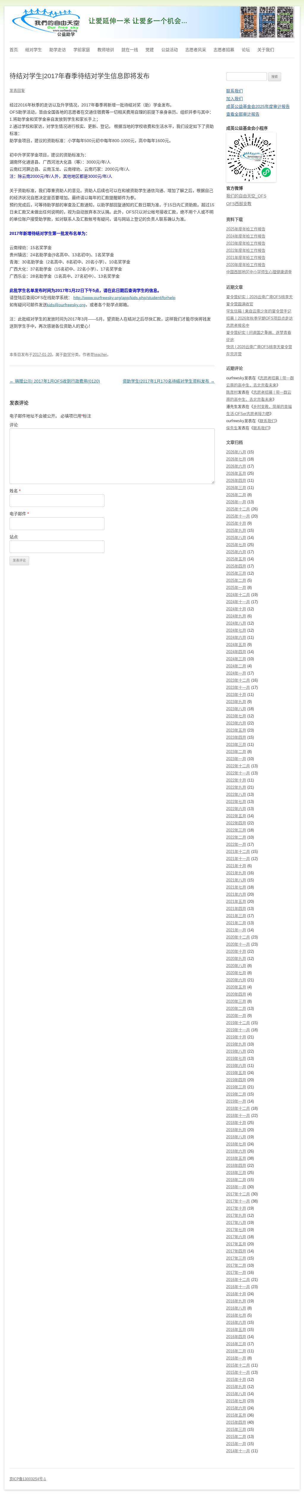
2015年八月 (236, 1394)
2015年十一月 (238, 1372)
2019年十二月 (238, 1023)
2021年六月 (236, 894)
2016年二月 (236, 1351)
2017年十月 (236, 1208)
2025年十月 (236, 523)
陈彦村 (232, 392)
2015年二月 (236, 1436)
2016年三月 (236, 1344)
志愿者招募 (223, 49)
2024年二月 (236, 666)
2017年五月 (236, 1244)
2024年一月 (236, 673)
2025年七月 (236, 545)
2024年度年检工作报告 (245, 236)
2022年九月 (236, 787)
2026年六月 (236, 466)
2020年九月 (236, 958)
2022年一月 (236, 844)
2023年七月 (236, 716)
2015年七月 (236, 1401)
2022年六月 (236, 809)
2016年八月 (236, 1308)
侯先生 (232, 428)
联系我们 (234, 91)
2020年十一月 (238, 944)
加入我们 (234, 98)
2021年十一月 (238, 858)
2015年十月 (236, 1379)
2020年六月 (236, 980)
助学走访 (57, 49)
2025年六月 (236, 552)
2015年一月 (236, 1444)
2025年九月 (236, 530)
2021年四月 (236, 908)
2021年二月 (236, 923)
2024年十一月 (238, 602)
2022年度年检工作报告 (245, 250)
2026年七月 (236, 459)
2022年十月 (236, 780)
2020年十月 (236, 951)
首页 (14, 49)
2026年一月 (236, 502)
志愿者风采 (195, 49)
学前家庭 (81, 49)
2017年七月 (236, 1230)
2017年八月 (236, 1222)
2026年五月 (236, 473)
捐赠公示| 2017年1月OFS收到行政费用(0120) (55, 381)
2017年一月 (236, 1272)
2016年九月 (236, 1301)
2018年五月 (236, 1158)
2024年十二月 (238, 595)
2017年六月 (236, 1237)
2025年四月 (236, 566)
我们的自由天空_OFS (246, 196)
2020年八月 (236, 966)
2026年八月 (236, 452)
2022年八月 (236, 794)
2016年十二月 (238, 1279)
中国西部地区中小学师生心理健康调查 (259, 272)
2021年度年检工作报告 (245, 257)
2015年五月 (236, 1415)
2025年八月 (236, 537)
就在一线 (129, 49)
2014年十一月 (238, 1451)
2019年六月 (236, 1065)
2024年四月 (236, 652)
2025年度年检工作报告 (245, 229)
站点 (14, 537)
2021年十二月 (238, 851)
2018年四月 (236, 1165)
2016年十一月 (238, 1287)
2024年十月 (236, 609)
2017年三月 (236, 1258)
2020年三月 (236, 1001)
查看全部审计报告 (242, 114)
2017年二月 (236, 1265)
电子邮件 (19, 513)
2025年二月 (236, 580)
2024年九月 (236, 616)
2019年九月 (236, 1044)
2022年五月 (236, 816)
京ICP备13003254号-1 (28, 1479)
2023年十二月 (238, 680)
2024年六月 (236, 637)
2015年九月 (236, 1386)
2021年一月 (236, 930)
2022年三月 (236, 830)
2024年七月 (236, 630)
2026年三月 (236, 487)
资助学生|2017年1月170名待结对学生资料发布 (169, 381)
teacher (100, 354)
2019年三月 (236, 1087)
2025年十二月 (238, 509)
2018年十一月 (238, 1115)
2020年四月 (236, 994)
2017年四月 (236, 1251)
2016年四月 (236, 1337)
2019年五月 (236, 1073)
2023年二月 (236, 751)
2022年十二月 (238, 766)
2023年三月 (236, 744)
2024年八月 (236, 623)
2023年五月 (236, 730)
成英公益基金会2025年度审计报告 (258, 106)
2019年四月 (236, 1080)
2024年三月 (236, 659)
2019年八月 (236, 1051)
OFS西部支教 (238, 203)
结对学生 (33, 49)
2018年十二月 (238, 1108)
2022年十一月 (238, 773)
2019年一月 (236, 1101)
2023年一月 (236, 759)
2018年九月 (236, 1130)
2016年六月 (236, 1322)
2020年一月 (236, 1015)
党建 (149, 49)
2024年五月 (236, 644)
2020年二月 (236, 1008)
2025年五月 (236, 559)
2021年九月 (236, 873)
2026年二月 (236, 495)
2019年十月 (236, 1037)
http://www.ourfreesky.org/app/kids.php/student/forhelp (124, 297)
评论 (14, 424)
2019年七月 (236, 1058)
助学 (67, 354)
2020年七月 (236, 973)
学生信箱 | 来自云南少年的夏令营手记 (258, 311)
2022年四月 (236, 823)
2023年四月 (236, 737)
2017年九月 (236, 1215)
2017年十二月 (238, 1194)
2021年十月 (236, 866)
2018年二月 (236, 1180)
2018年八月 (236, 1137)
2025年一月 (236, 587)
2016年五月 (236, 1329)
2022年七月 (236, 801)
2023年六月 (236, 723)
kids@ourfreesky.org (66, 304)
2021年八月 (236, 880)
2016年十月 (236, 1294)
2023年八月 (236, 709)
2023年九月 (236, 702)
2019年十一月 (238, 1030)
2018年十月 (236, 1122)
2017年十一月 (238, 1201)
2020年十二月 (238, 937)
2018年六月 (236, 1151)
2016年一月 (236, 1358)
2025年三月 (236, 573)
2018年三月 (236, 1172)
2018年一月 (236, 1187)
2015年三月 (236, 1429)
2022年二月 (236, 837)
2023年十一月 (238, 687)
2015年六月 (236, 1408)
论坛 (246, 49)
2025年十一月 (238, 516)
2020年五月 (236, 987)
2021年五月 (236, 901)
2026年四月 (236, 480)
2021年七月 (236, 887)
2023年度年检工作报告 (245, 243)
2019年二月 (236, 1094)
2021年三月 (236, 916)
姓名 (15, 490)
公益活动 (169, 49)
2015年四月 (236, 1422)
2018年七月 (236, 1144)
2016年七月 (236, 1315)
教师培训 (105, 49)
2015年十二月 (238, 1365)
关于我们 (265, 49)
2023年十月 (236, 694)
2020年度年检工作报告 (245, 265)
